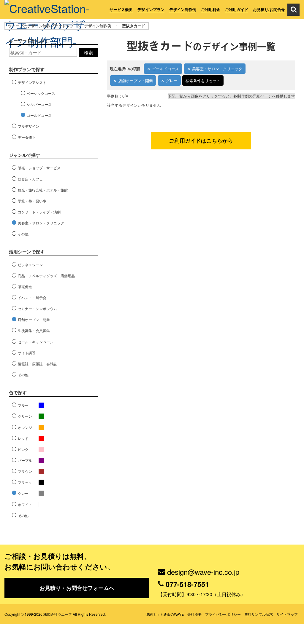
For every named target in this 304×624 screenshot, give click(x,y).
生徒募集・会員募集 (34, 330)
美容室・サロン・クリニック (217, 68)
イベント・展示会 (32, 297)
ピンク (23, 449)
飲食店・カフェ (30, 178)
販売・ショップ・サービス (39, 167)
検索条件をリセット (203, 80)
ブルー (23, 405)
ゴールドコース (165, 68)
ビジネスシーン (30, 264)
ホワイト (25, 504)
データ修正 (27, 137)
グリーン (25, 416)
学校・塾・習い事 (32, 200)
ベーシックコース (41, 93)
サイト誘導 (27, 352)
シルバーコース (39, 104)
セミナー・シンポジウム (37, 308)
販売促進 (25, 286)
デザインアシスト (32, 82)
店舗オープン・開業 (135, 80)
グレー (172, 80)
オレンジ (25, 427)
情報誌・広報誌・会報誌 (37, 363)
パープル (25, 460)
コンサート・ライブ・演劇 (39, 211)
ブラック (25, 482)
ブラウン (25, 471)
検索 (88, 52)
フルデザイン (28, 126)
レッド (23, 438)
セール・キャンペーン (35, 341)
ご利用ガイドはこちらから (201, 140)
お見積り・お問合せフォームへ (76, 588)
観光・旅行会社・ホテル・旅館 (43, 189)
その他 (23, 233)
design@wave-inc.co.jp (203, 571)
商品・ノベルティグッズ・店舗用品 (46, 275)
